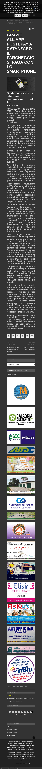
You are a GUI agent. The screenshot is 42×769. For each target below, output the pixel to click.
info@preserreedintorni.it (15, 701)
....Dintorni (16, 20)
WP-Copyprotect (17, 767)
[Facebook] (8, 336)
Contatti (28, 763)
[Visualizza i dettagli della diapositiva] (21, 417)
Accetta (17, 15)
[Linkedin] (22, 336)
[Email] (32, 336)
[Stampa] (30, 28)
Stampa (33, 28)
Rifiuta (25, 15)
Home (13, 763)
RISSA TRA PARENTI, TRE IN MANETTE (29, 348)
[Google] (18, 336)
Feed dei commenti (12, 732)
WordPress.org (11, 735)
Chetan (11, 767)
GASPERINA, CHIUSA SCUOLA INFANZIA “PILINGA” (13, 349)
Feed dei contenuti (12, 729)
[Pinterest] (27, 336)
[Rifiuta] (39, 9)
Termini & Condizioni (21, 763)
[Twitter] (13, 336)
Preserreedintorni (11, 374)
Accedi (8, 726)
